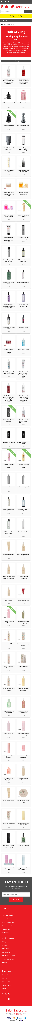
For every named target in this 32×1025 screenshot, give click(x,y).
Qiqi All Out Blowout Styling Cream (8, 148)
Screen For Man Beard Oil (23, 846)
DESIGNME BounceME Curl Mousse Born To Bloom (23, 466)
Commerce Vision (18, 1014)
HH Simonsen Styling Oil (23, 282)
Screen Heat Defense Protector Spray (8, 846)
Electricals (4, 945)
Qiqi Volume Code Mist (8, 125)
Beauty (4, 942)
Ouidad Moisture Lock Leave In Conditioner (23, 350)
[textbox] (12, 11)
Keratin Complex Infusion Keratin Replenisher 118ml (23, 149)
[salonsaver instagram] (9, 999)
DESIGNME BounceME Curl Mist (23, 215)
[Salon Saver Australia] (16, 1010)
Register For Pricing (17, 16)
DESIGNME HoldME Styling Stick (23, 756)
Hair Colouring (6, 952)
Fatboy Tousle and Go (8, 487)
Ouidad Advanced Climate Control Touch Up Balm (8, 351)
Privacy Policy (6, 929)
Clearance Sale (6, 966)
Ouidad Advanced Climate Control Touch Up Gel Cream (23, 600)
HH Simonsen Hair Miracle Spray (23, 305)
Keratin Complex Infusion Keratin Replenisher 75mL (8, 239)
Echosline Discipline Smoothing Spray (23, 711)
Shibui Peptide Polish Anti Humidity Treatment (8, 600)
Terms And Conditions (8, 926)
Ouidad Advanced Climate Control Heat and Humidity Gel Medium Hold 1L (8, 81)
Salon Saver (15, 1013)
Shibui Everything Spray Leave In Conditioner (8, 577)
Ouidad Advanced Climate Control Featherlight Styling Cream (23, 374)
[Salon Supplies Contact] (5, 2)
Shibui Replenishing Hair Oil (23, 554)
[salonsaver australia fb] (4, 999)
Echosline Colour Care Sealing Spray (23, 622)
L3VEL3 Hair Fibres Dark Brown (23, 442)
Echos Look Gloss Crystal (23, 667)
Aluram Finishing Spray (23, 532)
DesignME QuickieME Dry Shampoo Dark (23, 868)
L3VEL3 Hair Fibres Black (9, 442)
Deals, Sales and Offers (8, 922)
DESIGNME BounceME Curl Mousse (23, 689)
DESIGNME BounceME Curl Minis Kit (23, 193)
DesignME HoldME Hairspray (8, 756)
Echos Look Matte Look (9, 823)
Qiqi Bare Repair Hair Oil (9, 103)
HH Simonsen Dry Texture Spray (8, 532)
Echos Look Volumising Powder (23, 644)
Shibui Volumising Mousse (23, 779)
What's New (5, 933)
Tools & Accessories (8, 959)
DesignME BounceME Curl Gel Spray (23, 823)
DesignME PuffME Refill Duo (8, 868)
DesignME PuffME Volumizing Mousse (9, 734)
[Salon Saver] (16, 6)
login (9, 52)
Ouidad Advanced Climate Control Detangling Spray (23, 421)
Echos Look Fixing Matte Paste (23, 801)
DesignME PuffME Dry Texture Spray (23, 734)
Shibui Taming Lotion (8, 800)
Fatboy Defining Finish (23, 487)
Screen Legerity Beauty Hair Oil (8, 170)
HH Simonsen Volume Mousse (8, 510)
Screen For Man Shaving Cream (9, 283)
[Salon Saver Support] (8, 2)
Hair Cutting (5, 948)
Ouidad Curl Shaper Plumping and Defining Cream (8, 194)
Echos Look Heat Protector (8, 667)
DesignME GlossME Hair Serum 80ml (9, 711)
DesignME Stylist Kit (23, 103)
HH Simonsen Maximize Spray (9, 327)
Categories (4, 20)
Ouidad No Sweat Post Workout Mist (23, 170)
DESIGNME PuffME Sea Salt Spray (8, 622)
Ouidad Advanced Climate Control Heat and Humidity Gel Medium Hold (23, 398)
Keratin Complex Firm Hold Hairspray (23, 238)
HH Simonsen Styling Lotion (23, 510)
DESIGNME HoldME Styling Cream (8, 779)
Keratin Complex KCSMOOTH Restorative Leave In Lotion (9, 306)
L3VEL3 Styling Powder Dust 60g (8, 420)
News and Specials (7, 919)
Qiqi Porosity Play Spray (23, 125)
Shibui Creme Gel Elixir (8, 554)
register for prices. (19, 52)
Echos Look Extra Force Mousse (9, 689)
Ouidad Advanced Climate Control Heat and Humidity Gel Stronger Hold (8, 398)
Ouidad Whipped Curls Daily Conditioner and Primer (8, 373)
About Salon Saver (7, 912)
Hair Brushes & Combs (8, 955)
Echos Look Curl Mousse (9, 644)
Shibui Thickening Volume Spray (23, 577)
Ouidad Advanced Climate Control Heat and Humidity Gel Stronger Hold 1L (23, 81)
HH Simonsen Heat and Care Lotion (23, 260)
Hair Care (4, 962)
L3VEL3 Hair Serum (23, 327)
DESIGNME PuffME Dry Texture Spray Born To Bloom (8, 466)
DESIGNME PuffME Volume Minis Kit (8, 215)
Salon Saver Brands (7, 915)
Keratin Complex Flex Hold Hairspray (8, 260)
